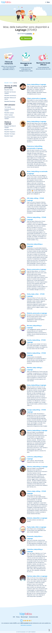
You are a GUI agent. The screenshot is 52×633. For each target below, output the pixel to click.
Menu (48, 2)
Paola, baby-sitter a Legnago (36, 527)
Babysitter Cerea (8, 129)
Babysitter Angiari (8, 136)
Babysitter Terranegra (9, 133)
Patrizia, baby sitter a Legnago (37, 576)
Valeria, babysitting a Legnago (37, 430)
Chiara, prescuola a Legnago (36, 98)
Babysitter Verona (8, 89)
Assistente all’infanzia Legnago (9, 109)
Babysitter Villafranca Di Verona (10, 98)
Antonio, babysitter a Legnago (37, 518)
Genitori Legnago (8, 115)
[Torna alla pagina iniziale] (6, 2)
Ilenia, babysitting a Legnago (36, 385)
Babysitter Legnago (9, 112)
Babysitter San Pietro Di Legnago (10, 126)
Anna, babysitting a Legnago (36, 84)
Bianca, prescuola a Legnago (36, 269)
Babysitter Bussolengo (9, 101)
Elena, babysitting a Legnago (36, 121)
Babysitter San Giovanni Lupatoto (10, 92)
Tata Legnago (7, 107)
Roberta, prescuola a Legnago (37, 313)
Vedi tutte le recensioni (26, 625)
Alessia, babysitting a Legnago (37, 466)
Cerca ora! (27, 38)
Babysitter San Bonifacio (10, 95)
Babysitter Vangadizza (9, 131)
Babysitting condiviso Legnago (9, 117)
